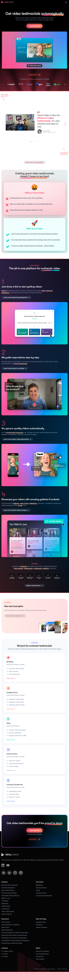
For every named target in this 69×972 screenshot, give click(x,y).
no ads (20, 505)
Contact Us (39, 956)
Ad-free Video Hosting (8, 893)
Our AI (3, 291)
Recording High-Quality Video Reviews (14, 935)
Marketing (39, 885)
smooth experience (20, 363)
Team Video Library (7, 911)
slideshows (33, 503)
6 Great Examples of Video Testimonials (14, 932)
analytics (46, 568)
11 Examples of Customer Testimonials (14, 938)
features (23, 566)
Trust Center (40, 959)
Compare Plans (41, 922)
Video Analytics (6, 914)
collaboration (28, 568)
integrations (38, 568)
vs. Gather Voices (7, 951)
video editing (18, 568)
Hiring (38, 890)
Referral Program (7, 930)
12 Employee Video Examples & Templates (15, 940)
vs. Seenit (4, 954)
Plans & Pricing (41, 919)
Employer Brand (41, 888)
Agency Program (41, 927)
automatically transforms (14, 432)
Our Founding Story (42, 954)
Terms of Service (62, 969)
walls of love (24, 503)
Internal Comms (41, 893)
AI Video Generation (8, 888)
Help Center (5, 927)
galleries (16, 503)
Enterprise (39, 925)
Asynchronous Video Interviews (11, 943)
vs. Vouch (4, 956)
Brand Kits (4, 903)
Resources (5, 919)
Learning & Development (44, 895)
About (38, 948)
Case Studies (5, 922)
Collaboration (5, 906)
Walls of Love (5, 898)
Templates (4, 901)
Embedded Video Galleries (10, 895)
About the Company (42, 951)
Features (4, 882)
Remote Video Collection (9, 885)
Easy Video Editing (7, 890)
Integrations (5, 909)
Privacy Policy (51, 969)
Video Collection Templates (10, 925)
